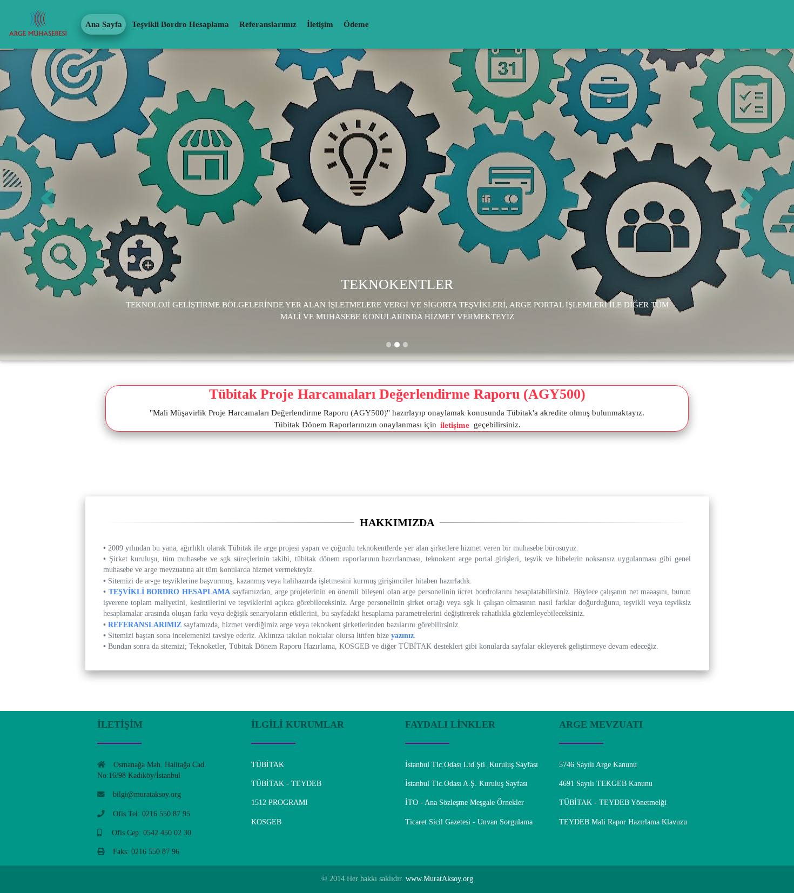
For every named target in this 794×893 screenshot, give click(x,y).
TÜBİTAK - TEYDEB (286, 784)
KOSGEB (266, 822)
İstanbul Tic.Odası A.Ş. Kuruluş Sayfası (466, 784)
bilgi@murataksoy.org (147, 794)
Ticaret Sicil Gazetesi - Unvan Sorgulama (469, 822)
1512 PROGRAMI (279, 802)
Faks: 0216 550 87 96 (146, 852)
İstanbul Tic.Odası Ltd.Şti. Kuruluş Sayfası (471, 765)
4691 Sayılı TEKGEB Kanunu (605, 784)
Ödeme (356, 24)
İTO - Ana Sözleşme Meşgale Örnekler (464, 802)
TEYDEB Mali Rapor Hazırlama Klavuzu (623, 822)
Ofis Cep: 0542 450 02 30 (150, 833)
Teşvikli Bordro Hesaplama (180, 24)
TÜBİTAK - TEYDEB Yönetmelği (613, 802)
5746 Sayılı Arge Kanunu (598, 765)
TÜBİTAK (267, 765)
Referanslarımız (268, 24)
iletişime (454, 424)
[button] (59, 199)
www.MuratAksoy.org (438, 879)
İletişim (320, 24)
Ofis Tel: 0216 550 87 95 (151, 814)
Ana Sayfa (103, 24)
